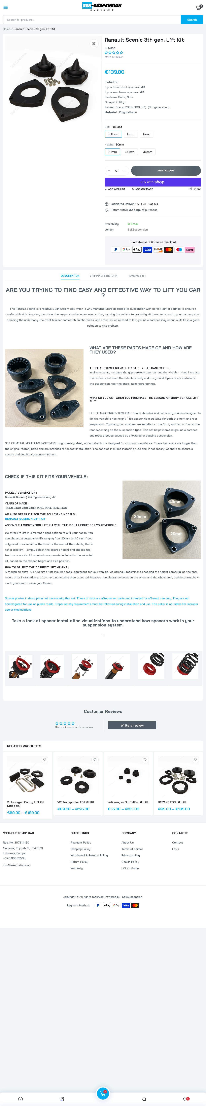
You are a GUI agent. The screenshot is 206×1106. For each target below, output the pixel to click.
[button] (114, 52)
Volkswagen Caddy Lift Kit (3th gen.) (25, 804)
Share (197, 189)
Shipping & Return (103, 276)
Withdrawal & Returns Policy (89, 855)
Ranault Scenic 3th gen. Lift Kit (144, 39)
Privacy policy (131, 855)
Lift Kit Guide (130, 868)
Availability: (112, 224)
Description (70, 276)
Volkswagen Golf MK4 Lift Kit (128, 802)
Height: (114, 144)
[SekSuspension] (102, 7)
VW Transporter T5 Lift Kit (75, 802)
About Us (128, 842)
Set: (113, 127)
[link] (44, 759)
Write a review (114, 56)
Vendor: (109, 229)
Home (6, 29)
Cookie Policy (130, 862)
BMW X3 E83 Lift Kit (172, 802)
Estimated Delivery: (123, 204)
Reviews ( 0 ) (136, 276)
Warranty (77, 868)
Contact (177, 842)
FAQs (175, 849)
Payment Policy (81, 842)
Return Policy (79, 862)
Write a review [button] (132, 725)
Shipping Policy (81, 849)
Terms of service (132, 849)
